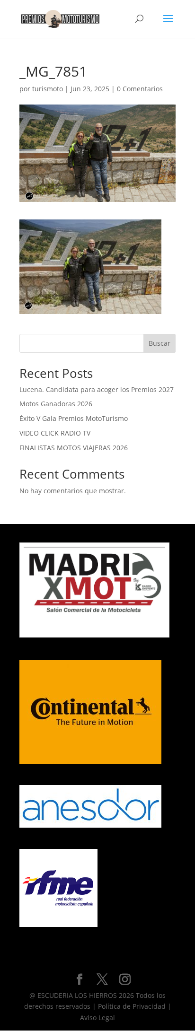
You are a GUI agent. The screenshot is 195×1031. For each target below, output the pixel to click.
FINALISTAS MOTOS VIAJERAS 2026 (73, 447)
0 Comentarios (140, 88)
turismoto (47, 88)
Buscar (159, 343)
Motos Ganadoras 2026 (55, 403)
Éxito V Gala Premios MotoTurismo (73, 418)
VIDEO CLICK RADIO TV (54, 432)
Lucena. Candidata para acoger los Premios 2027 (96, 389)
